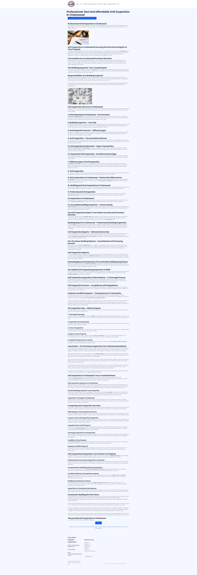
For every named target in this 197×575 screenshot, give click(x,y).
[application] (81, 4)
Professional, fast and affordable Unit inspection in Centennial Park (83, 526)
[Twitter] (89, 556)
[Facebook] (86, 556)
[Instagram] (91, 556)
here (118, 563)
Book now (98, 522)
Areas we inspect (102, 526)
